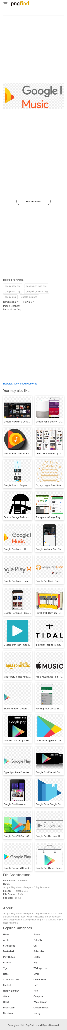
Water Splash (40, 1001)
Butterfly (38, 940)
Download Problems (25, 383)
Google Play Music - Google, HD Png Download (27, 549)
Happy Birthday (11, 990)
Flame (37, 934)
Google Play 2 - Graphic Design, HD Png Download (29, 485)
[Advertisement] (33, 49)
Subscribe (39, 951)
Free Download (33, 201)
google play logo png (36, 285)
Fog (35, 962)
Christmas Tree (11, 979)
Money (37, 1013)
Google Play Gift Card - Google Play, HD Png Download (31, 836)
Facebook (8, 1013)
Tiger (5, 968)
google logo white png (37, 291)
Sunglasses (9, 945)
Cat (35, 945)
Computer (39, 996)
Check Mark (40, 979)
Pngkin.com (9, 1007)
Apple (6, 940)
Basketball (8, 951)
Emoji (36, 973)
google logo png (29, 296)
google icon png (13, 291)
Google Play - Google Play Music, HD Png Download (29, 453)
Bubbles (7, 962)
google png (10, 296)
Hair (36, 985)
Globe (6, 996)
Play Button (9, 956)
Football (7, 985)
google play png (13, 285)
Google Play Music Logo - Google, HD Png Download (30, 581)
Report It (7, 383)
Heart (6, 934)
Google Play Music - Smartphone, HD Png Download (30, 612)
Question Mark (41, 1007)
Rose (6, 973)
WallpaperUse (41, 968)
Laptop (37, 956)
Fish (36, 990)
